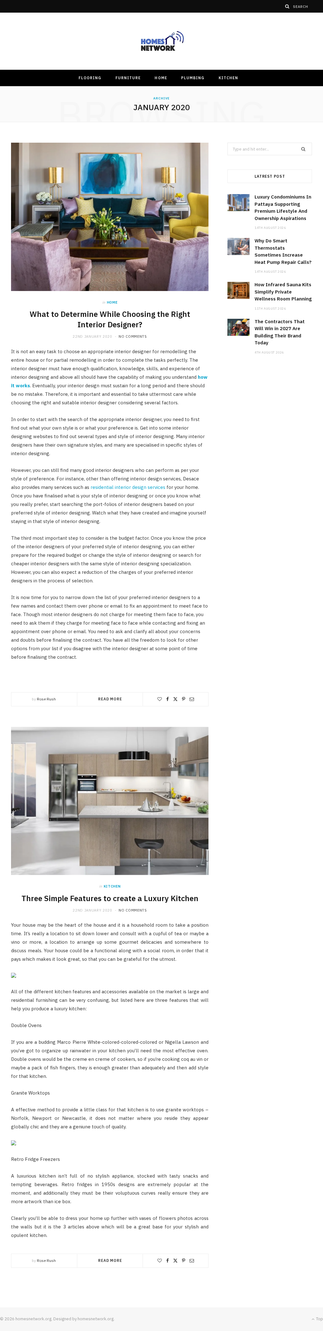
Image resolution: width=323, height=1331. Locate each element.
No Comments (133, 336)
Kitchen (228, 77)
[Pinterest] (183, 699)
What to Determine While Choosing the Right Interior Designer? (110, 319)
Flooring (90, 77)
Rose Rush (46, 699)
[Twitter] (175, 699)
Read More (110, 699)
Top (319, 1319)
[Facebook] (167, 699)
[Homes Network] (161, 41)
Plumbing (193, 77)
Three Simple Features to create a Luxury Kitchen (109, 898)
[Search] (287, 6)
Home (161, 77)
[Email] (192, 699)
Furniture (128, 77)
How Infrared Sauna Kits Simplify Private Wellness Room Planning (283, 292)
